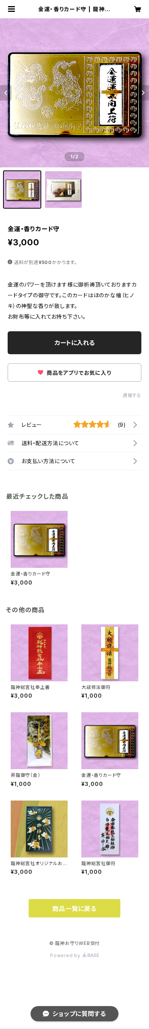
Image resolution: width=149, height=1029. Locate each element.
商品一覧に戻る (74, 908)
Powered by (66, 955)
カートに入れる (75, 343)
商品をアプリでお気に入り (78, 372)
